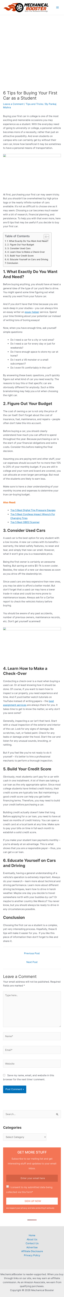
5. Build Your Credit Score (20, 255)
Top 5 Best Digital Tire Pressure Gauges (32, 510)
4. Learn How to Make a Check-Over (26, 252)
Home (32, 1235)
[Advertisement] (32, 49)
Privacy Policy (32, 1255)
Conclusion (12, 263)
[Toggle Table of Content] (44, 236)
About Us (32, 1239)
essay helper (32, 312)
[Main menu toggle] (57, 7)
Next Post (32, 962)
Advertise (32, 1247)
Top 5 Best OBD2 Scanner (25, 522)
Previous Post (32, 953)
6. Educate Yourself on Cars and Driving (27, 259)
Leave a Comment (13, 104)
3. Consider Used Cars (19, 248)
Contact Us (32, 1243)
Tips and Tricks (34, 104)
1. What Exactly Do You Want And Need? (27, 241)
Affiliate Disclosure (32, 1251)
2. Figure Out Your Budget (20, 244)
